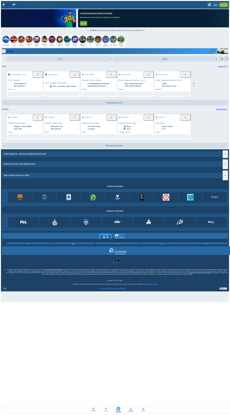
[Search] (225, 59)
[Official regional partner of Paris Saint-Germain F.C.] (44, 200)
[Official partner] (23, 225)
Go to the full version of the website (113, 291)
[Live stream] (29, 74)
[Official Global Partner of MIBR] (117, 225)
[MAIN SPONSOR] (180, 225)
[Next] (226, 51)
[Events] (38, 74)
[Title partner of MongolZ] (55, 225)
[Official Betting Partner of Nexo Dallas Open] (214, 200)
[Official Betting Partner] (190, 200)
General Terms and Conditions (53, 272)
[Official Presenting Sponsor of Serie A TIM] (68, 200)
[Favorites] (220, 59)
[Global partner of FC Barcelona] (20, 200)
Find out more (153, 287)
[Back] (4, 51)
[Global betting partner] (141, 200)
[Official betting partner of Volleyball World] (117, 200)
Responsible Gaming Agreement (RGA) (201, 275)
